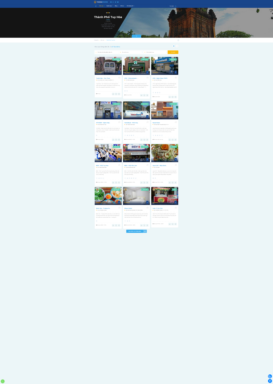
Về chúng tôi (130, 5)
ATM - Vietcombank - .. (131, 78)
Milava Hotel (128, 208)
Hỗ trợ (122, 5)
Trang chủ (96, 40)
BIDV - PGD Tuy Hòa (102, 165)
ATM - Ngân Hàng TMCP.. (160, 78)
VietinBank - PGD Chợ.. (131, 122)
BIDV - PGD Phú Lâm (130, 165)
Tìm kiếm (173, 52)
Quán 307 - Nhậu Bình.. (160, 165)
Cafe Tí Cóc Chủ (158, 208)
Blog (116, 5)
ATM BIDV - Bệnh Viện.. (103, 122)
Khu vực (101, 5)
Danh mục (110, 5)
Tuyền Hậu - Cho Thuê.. (103, 78)
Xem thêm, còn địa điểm (134, 231)
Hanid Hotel (156, 122)
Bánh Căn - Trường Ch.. (103, 208)
